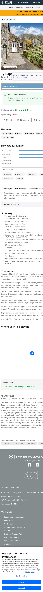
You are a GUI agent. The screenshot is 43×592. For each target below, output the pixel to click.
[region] (21, 569)
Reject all (21, 582)
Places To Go (29, 7)
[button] (5, 46)
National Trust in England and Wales (21, 386)
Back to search (9, 20)
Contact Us (36, 2)
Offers (38, 7)
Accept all (21, 588)
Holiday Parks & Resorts (16, 7)
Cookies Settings (21, 576)
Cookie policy (30, 572)
